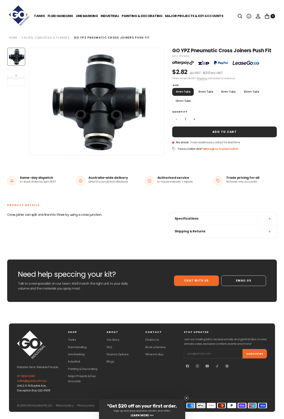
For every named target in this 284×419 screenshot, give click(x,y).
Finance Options (118, 354)
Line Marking (87, 16)
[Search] (240, 16)
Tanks (72, 340)
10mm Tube (251, 92)
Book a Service (155, 347)
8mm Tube (228, 92)
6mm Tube (205, 92)
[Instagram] (197, 366)
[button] (248, 16)
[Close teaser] (186, 398)
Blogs (110, 361)
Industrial (110, 16)
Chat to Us (152, 340)
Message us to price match (220, 149)
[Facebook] (187, 366)
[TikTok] (217, 366)
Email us (243, 280)
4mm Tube (183, 92)
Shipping (202, 78)
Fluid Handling (60, 16)
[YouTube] (207, 366)
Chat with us (196, 280)
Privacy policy (86, 405)
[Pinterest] (227, 366)
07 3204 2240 (26, 376)
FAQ (109, 347)
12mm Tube (183, 101)
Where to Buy (154, 354)
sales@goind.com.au (31, 381)
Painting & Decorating (142, 16)
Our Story (113, 340)
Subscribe (254, 354)
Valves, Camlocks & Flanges (46, 37)
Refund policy (64, 405)
